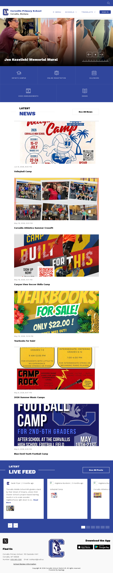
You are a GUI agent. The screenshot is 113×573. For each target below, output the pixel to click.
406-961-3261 (16, 559)
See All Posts (96, 470)
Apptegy (61, 570)
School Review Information (24, 564)
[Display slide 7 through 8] (98, 527)
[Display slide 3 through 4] (88, 527)
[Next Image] (101, 54)
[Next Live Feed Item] (15, 525)
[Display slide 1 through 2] (83, 527)
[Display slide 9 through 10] (103, 527)
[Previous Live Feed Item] (10, 525)
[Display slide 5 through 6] (93, 527)
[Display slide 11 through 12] (107, 527)
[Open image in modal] (10, 508)
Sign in (105, 12)
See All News (85, 112)
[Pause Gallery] (95, 54)
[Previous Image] (89, 54)
